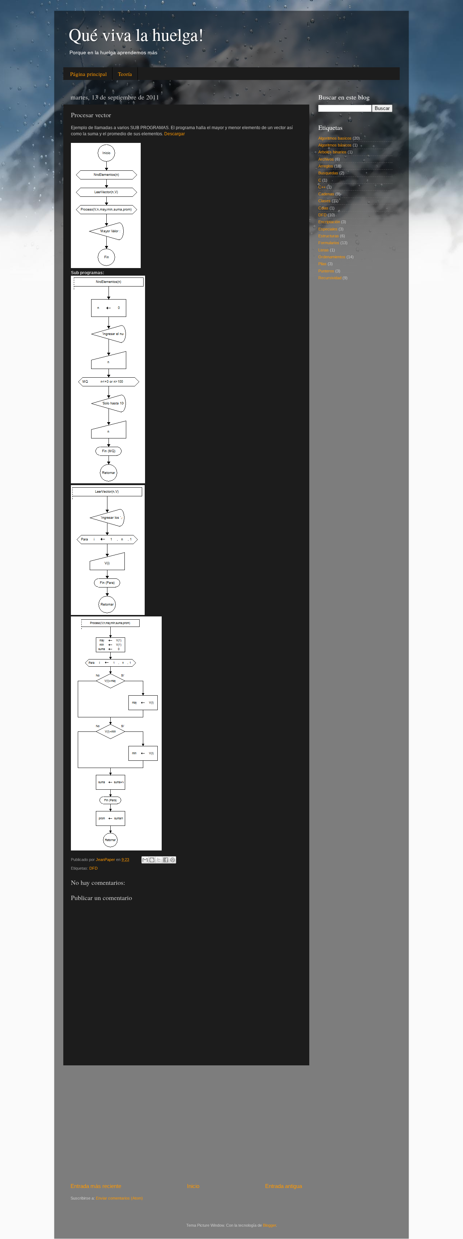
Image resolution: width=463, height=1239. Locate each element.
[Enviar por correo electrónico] (145, 860)
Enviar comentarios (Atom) (119, 1198)
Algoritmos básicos (335, 145)
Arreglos (325, 166)
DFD (93, 868)
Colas (323, 208)
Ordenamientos (331, 257)
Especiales (327, 229)
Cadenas (326, 194)
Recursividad (329, 278)
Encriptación (329, 222)
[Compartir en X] (158, 860)
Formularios (328, 243)
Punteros (326, 271)
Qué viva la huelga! (136, 34)
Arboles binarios (332, 152)
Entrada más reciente (96, 1186)
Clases (324, 201)
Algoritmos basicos (335, 138)
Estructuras (328, 236)
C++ (322, 187)
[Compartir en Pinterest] (172, 860)
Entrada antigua (283, 1186)
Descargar (174, 133)
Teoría (125, 73)
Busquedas (328, 173)
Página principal (88, 73)
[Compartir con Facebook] (165, 860)
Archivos (326, 159)
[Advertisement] (186, 1124)
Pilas (322, 264)
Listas (323, 250)
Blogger (269, 1225)
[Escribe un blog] (152, 860)
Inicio (193, 1186)
